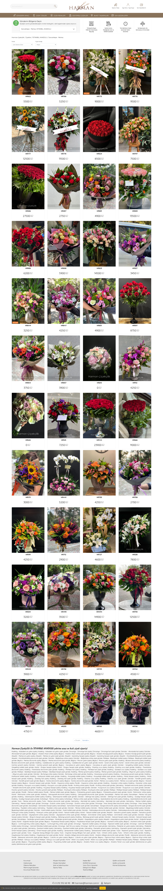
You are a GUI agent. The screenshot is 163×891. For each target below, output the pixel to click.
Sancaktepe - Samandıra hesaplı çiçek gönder (73, 806)
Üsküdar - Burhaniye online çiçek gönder (72, 774)
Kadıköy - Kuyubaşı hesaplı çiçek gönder (75, 788)
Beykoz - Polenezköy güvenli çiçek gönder (112, 792)
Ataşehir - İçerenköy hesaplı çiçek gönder (104, 756)
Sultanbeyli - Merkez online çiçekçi (52, 799)
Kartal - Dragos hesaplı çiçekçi (46, 767)
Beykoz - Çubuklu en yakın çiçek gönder (83, 837)
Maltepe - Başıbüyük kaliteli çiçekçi (115, 758)
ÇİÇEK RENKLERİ (59, 15)
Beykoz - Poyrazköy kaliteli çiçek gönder (61, 842)
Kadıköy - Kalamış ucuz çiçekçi (88, 778)
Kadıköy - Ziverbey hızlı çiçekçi (38, 778)
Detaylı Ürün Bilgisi (89, 867)
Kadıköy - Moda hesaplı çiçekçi (128, 776)
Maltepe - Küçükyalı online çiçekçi (68, 790)
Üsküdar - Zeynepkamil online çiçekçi (35, 815)
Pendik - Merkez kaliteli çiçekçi (32, 792)
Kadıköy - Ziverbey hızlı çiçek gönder (63, 778)
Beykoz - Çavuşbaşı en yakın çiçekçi (72, 765)
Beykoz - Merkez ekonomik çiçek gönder (56, 760)
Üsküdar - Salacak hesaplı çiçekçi (116, 817)
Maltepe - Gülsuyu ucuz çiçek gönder (52, 840)
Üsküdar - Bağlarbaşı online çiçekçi (60, 758)
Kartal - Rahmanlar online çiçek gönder (26, 794)
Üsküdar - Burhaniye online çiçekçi (45, 774)
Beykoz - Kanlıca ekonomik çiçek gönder (79, 781)
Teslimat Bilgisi (88, 870)
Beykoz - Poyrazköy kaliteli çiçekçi (34, 842)
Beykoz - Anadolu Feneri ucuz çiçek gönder (119, 842)
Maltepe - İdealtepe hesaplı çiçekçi (29, 772)
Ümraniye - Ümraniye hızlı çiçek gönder (106, 751)
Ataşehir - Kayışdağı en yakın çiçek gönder (118, 819)
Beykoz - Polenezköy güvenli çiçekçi (83, 792)
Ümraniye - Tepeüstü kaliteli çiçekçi (86, 824)
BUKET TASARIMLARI (101, 15)
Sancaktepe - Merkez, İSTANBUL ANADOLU (36, 29)
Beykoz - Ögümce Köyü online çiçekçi (111, 837)
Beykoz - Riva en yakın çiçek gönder (105, 760)
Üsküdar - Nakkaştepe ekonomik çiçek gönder (127, 810)
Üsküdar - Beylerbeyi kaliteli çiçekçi (131, 808)
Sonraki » (85, 740)
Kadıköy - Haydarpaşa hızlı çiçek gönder (43, 835)
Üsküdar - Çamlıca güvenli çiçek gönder (43, 765)
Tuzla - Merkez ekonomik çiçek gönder (56, 801)
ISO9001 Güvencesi (89, 863)
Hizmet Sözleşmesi (119, 865)
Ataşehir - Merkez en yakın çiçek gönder (50, 756)
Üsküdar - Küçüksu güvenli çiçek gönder (42, 790)
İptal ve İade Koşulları (60, 865)
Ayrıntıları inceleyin (92, 888)
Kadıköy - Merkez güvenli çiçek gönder (107, 772)
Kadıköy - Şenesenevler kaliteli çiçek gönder (100, 830)
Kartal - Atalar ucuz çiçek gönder (96, 840)
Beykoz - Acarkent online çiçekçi (112, 821)
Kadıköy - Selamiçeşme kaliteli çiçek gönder (61, 797)
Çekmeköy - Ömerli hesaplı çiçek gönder (42, 830)
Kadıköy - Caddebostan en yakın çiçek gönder (81, 763)
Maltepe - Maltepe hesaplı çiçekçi (121, 790)
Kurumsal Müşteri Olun (31, 870)
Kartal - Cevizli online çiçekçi (108, 763)
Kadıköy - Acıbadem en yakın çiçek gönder (53, 751)
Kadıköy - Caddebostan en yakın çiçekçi (49, 763)
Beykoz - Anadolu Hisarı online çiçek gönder (74, 754)
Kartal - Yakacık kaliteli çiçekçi (69, 812)
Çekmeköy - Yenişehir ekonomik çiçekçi (129, 785)
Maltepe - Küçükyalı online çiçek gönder (95, 790)
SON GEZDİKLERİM (121, 15)
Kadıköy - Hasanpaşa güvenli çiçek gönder (129, 774)
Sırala (13, 41)
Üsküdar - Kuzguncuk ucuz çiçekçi (103, 788)
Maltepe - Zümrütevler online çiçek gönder (122, 815)
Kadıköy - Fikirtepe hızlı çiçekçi (69, 769)
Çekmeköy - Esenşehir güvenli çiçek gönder (126, 828)
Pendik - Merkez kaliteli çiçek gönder (57, 792)
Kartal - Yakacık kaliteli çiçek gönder (93, 812)
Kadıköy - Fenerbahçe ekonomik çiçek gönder (41, 769)
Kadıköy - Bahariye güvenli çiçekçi (63, 817)
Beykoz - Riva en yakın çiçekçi (81, 760)
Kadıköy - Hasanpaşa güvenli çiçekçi (100, 774)
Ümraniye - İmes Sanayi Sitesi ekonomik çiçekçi (112, 803)
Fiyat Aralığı (38, 41)
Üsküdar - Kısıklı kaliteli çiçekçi (44, 810)
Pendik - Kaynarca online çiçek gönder (89, 783)
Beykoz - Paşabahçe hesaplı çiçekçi (57, 821)
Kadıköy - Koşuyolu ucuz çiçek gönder (53, 785)
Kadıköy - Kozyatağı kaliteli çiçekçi (73, 776)
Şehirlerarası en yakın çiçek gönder (29, 844)
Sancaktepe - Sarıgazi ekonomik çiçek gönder (135, 806)
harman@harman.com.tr (87, 883)
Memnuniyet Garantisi (31, 867)
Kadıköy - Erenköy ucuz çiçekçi (96, 767)
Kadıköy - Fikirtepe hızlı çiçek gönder (94, 769)
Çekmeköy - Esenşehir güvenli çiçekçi (98, 828)
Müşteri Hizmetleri (59, 863)
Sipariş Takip (57, 867)
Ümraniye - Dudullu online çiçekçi (53, 803)
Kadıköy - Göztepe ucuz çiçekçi (118, 769)
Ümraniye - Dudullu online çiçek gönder (80, 803)
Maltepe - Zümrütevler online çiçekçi (93, 815)
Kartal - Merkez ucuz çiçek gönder (126, 781)
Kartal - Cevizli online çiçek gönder (131, 763)
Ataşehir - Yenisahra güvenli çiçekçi (119, 812)
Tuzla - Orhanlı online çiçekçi (107, 833)
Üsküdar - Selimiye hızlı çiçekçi (88, 797)
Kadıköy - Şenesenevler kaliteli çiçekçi (70, 830)
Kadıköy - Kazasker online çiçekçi (115, 783)
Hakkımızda (28, 863)
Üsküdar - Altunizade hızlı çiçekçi (132, 751)
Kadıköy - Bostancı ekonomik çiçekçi (131, 760)
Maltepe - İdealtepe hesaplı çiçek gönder (56, 772)
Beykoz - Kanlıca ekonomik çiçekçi (52, 781)
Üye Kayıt (131, 8)
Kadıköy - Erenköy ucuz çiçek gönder (121, 767)
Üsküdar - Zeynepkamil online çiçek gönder (64, 815)
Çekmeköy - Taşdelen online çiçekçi (24, 808)
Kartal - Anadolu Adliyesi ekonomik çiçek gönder (107, 835)
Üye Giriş (124, 8)
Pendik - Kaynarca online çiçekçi (62, 783)
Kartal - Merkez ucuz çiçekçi (104, 781)
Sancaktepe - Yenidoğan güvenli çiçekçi (31, 819)
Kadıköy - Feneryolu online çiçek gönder (43, 812)
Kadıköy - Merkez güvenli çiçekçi (82, 772)
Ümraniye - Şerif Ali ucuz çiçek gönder (94, 826)
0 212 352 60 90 (62, 883)
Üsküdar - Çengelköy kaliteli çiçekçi (130, 765)
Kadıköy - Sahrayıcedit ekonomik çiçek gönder (87, 794)
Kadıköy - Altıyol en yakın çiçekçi (133, 772)
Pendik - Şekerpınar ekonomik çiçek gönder (27, 837)
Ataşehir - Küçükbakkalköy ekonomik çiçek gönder (30, 758)
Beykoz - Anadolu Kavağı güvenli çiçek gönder (135, 754)
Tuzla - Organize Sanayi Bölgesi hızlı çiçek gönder (78, 833)
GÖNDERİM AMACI (22, 15)
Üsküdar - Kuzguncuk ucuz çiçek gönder (129, 788)
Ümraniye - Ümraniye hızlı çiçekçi (80, 751)
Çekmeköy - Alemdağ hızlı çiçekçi (83, 801)
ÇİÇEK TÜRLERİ (41, 15)
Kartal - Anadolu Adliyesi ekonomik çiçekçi (74, 835)
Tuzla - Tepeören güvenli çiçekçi (127, 830)
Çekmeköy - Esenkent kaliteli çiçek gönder (69, 828)
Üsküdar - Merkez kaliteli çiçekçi (79, 808)
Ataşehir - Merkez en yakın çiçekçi (23, 756)
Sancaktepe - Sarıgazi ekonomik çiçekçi (104, 806)
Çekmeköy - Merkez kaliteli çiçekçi (138, 801)
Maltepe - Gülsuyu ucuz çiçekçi (28, 840)
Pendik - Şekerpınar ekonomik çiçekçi (138, 835)
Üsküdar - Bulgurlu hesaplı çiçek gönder (36, 817)
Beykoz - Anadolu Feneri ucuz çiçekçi (90, 842)
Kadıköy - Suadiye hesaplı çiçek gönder (25, 799)
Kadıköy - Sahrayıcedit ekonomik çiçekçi (55, 794)
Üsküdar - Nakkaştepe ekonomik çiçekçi (96, 810)
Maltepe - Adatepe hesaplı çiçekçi (120, 840)
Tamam (102, 888)
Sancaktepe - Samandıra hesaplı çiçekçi (43, 806)
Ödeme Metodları (30, 865)
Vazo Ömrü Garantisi (90, 865)
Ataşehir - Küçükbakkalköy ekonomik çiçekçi (135, 756)
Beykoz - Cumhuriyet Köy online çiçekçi (26, 824)
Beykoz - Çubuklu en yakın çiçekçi (56, 837)
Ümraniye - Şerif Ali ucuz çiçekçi (69, 826)
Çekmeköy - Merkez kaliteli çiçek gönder (26, 803)
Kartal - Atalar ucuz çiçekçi (75, 840)
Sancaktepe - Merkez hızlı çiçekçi (116, 794)
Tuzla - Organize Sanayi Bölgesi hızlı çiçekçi (43, 833)
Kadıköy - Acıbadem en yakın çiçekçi (24, 751)
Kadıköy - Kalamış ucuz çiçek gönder (113, 778)
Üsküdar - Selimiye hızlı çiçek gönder (113, 797)
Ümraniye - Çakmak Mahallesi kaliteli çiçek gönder (39, 826)
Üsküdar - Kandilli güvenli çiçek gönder (25, 781)
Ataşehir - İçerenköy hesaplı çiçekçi (77, 756)
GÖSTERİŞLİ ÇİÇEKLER (80, 15)
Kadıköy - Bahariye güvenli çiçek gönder (90, 817)
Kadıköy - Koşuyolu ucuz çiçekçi (28, 785)
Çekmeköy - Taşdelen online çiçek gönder (52, 808)
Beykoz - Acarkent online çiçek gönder (137, 821)
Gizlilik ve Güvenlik (119, 863)
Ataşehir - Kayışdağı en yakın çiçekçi (90, 819)
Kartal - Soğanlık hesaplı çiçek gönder (30, 821)
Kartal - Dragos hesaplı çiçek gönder (70, 767)
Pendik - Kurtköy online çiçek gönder (102, 785)
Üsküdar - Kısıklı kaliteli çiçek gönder (68, 810)
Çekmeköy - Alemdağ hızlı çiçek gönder (110, 801)
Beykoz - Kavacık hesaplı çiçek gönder (36, 783)
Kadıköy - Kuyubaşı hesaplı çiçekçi (48, 788)
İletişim (107, 883)
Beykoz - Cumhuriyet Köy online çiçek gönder (56, 824)
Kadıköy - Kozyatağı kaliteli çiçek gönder (101, 776)
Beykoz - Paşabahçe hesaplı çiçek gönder (85, 821)
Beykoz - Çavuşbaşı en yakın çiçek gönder (101, 765)
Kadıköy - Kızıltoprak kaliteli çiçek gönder (45, 776)
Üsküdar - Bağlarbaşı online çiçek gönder (88, 758)
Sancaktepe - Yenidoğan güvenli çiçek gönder (61, 819)
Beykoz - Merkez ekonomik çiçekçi (29, 760)
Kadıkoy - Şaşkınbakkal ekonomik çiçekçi (108, 799)
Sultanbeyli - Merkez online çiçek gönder (79, 799)
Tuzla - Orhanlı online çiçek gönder (130, 833)
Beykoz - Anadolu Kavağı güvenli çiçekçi (104, 754)
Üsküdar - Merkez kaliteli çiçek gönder (104, 808)
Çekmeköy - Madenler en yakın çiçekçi (121, 826)
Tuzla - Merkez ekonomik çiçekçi (29, 801)
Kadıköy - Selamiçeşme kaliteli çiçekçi (31, 797)
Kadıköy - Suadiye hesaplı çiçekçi (139, 797)
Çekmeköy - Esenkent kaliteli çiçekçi (40, 828)
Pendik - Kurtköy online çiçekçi (78, 785)
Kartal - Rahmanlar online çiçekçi (139, 792)
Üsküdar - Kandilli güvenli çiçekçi (139, 778)
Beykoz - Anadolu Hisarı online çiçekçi (45, 754)
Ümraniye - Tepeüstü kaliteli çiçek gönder (114, 824)
